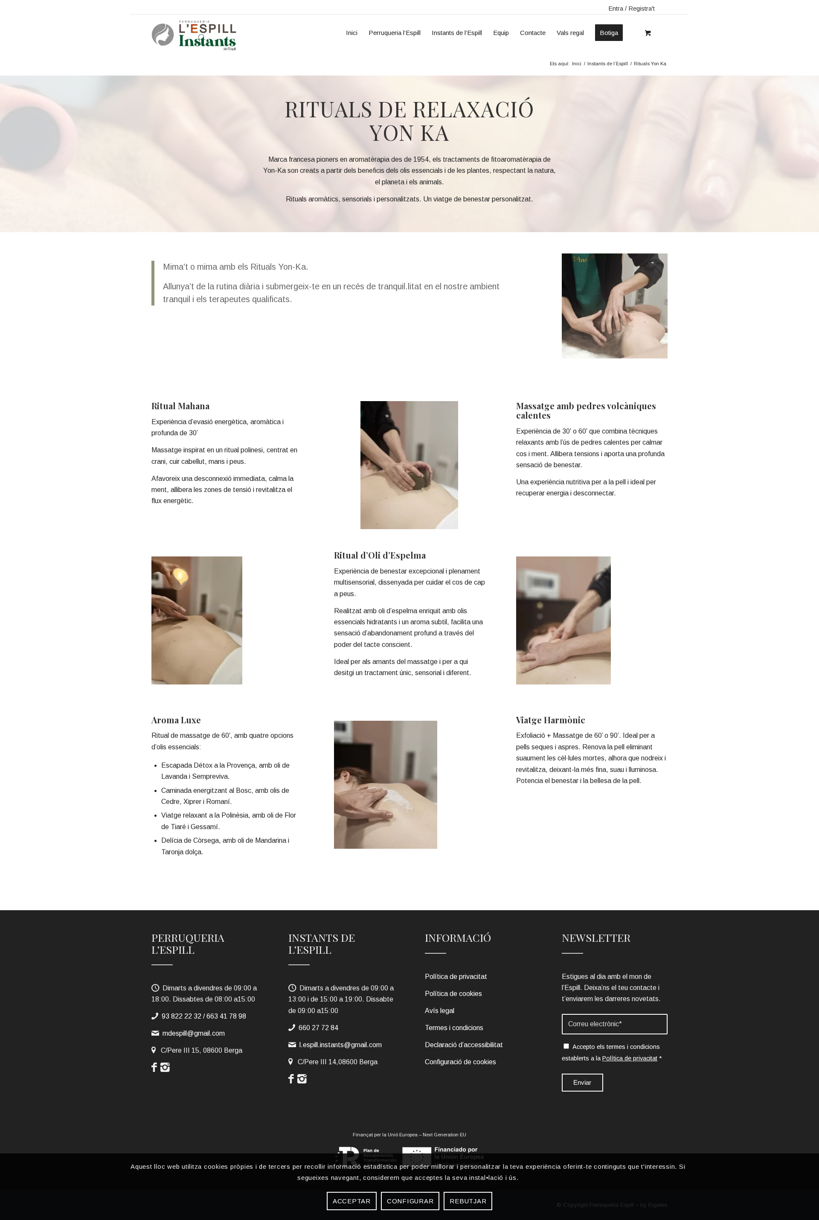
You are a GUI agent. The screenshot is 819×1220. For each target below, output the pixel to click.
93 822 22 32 (181, 1016)
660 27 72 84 (318, 1027)
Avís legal (439, 1010)
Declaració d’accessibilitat (464, 1044)
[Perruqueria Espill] (195, 35)
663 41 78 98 (226, 1016)
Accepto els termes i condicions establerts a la (612, 1052)
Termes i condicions (454, 1027)
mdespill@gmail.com (194, 1033)
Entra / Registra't (631, 8)
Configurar (410, 1201)
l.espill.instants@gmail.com (340, 1044)
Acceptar (352, 1201)
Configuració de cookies (460, 1062)
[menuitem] (351, 29)
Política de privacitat (456, 976)
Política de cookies (453, 993)
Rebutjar (468, 1201)
